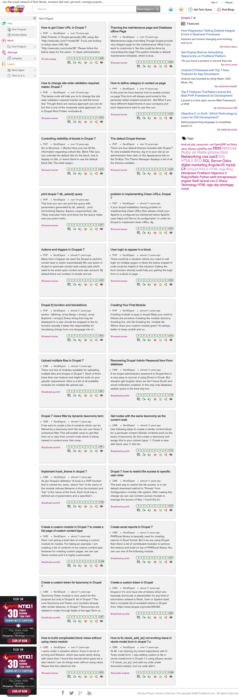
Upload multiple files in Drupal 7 (62, 360)
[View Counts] (101, 62)
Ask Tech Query (203, 9)
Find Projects (19, 46)
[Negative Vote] (79, 62)
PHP (45, 33)
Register (229, 2)
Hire (9, 23)
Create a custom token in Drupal (132, 582)
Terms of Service (165, 693)
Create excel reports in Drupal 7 (132, 527)
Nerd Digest (46, 18)
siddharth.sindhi (229, 129)
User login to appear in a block (131, 249)
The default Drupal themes (128, 138)
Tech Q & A (18, 75)
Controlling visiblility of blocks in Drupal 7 (68, 138)
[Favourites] (85, 62)
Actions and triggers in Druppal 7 (63, 249)
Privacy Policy (145, 693)
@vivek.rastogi (48, 59)
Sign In (214, 2)
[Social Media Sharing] (96, 62)
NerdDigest (59, 33)
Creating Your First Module (128, 305)
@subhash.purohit (50, 392)
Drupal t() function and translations (64, 305)
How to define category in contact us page (138, 83)
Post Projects (19, 29)
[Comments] (90, 62)
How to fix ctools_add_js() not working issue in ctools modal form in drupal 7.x (141, 639)
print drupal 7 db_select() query (61, 194)
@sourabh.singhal (120, 673)
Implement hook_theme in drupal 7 (64, 471)
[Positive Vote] (74, 62)
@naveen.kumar (119, 62)
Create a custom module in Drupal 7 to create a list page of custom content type (72, 528)
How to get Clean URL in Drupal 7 (63, 27)
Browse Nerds (19, 34)
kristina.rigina (230, 46)
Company (17, 58)
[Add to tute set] (68, 62)
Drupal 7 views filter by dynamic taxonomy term (72, 416)
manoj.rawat (231, 64)
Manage (13, 52)
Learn (10, 64)
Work (10, 40)
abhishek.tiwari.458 (227, 108)
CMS (45, 366)
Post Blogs (228, 9)
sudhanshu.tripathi (227, 86)
